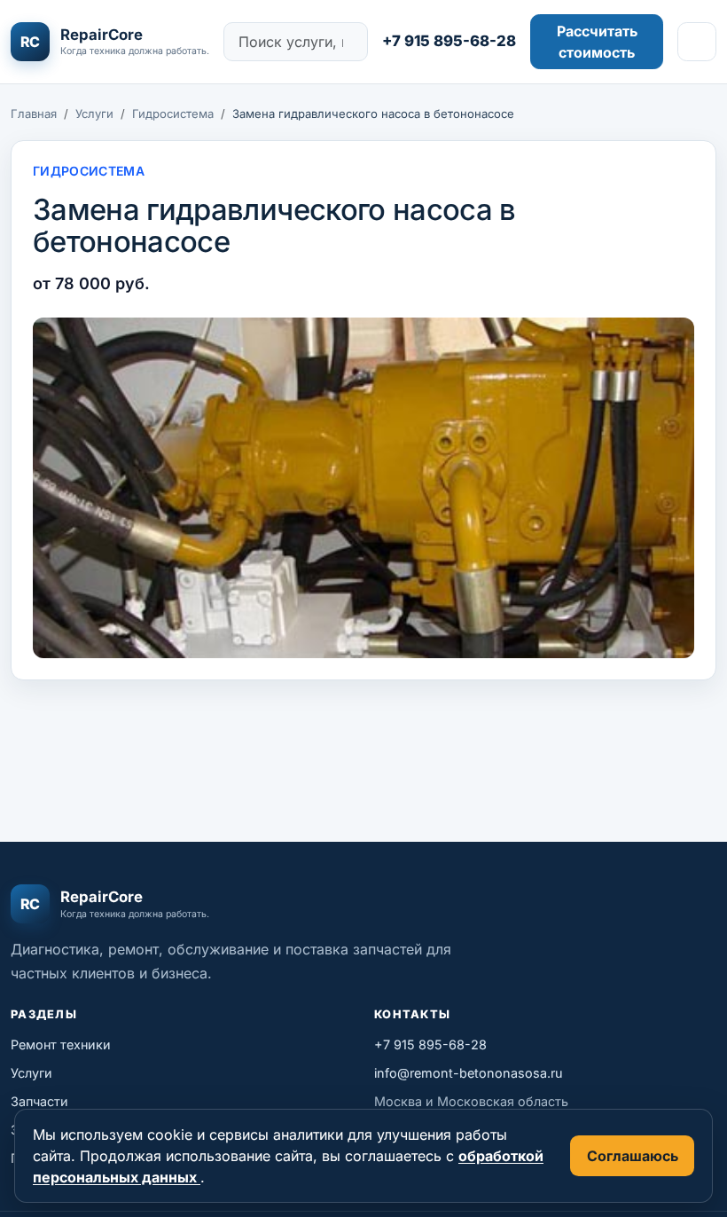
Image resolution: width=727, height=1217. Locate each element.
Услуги (94, 113)
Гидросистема (173, 113)
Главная (34, 113)
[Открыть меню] (696, 41)
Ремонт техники (61, 1044)
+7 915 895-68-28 (449, 41)
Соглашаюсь (632, 1156)
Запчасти (39, 1101)
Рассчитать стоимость (597, 41)
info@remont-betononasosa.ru (468, 1072)
